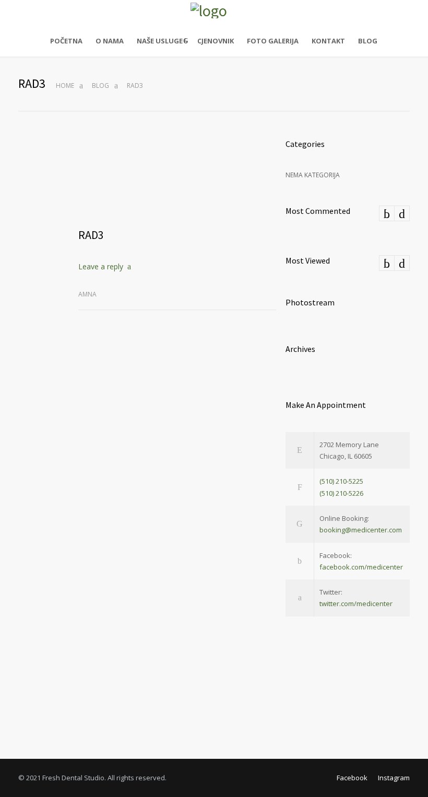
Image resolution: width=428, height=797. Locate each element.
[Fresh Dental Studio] (214, 10)
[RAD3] (177, 177)
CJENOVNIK (215, 40)
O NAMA (110, 40)
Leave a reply (100, 266)
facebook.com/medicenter (361, 567)
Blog (100, 85)
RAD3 (91, 234)
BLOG (367, 40)
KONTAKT (328, 40)
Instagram (394, 777)
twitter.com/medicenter (356, 603)
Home (65, 85)
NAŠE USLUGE (160, 40)
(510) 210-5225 (341, 481)
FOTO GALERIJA (273, 40)
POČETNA (66, 40)
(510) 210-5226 (341, 493)
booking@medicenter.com (360, 529)
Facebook (352, 777)
